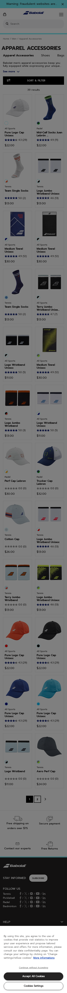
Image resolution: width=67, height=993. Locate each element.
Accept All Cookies (33, 976)
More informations (44, 958)
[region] (33, 959)
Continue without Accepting (33, 967)
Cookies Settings (33, 986)
